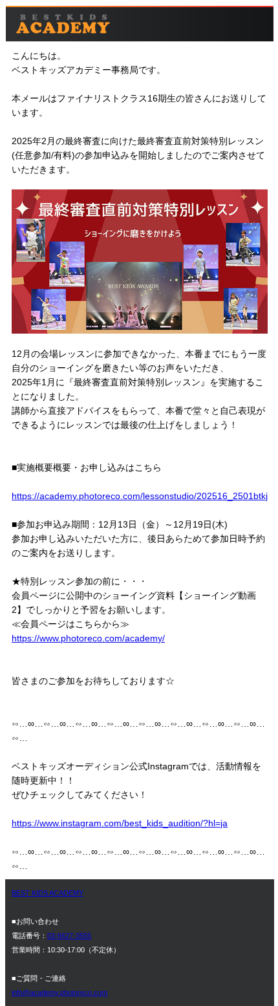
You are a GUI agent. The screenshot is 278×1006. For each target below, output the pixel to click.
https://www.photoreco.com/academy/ (88, 638)
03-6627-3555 (69, 935)
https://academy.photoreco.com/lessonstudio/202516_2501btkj (140, 496)
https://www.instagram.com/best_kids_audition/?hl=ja (120, 823)
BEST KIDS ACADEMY (47, 893)
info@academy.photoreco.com (59, 992)
